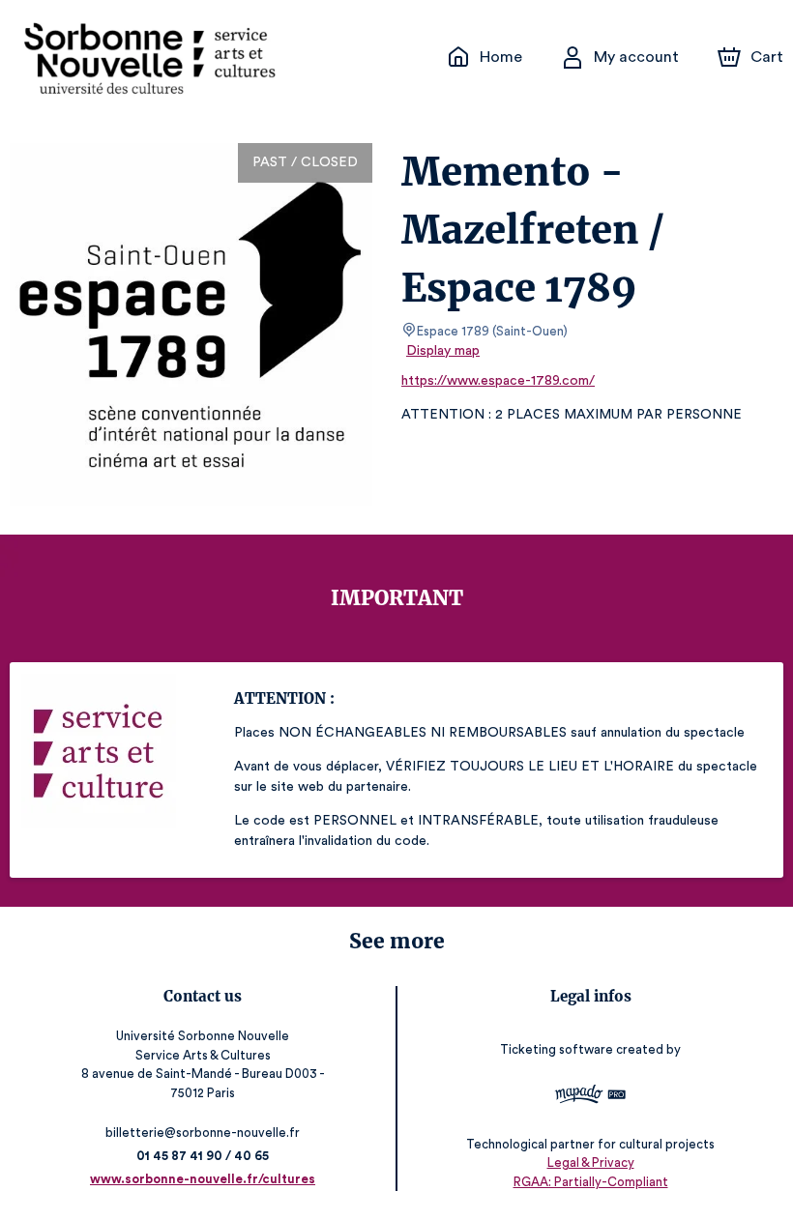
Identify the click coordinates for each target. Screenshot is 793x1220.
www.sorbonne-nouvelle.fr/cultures (202, 1179)
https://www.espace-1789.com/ (498, 381)
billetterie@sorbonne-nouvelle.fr (202, 1132)
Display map (443, 351)
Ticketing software (556, 1049)
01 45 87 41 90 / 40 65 (202, 1155)
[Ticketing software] (590, 1097)
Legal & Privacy (590, 1162)
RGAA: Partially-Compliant (591, 1182)
